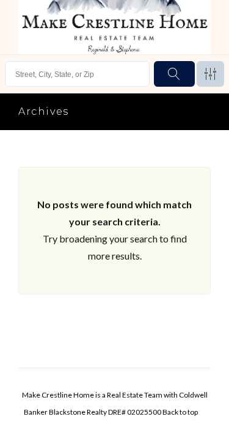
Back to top (180, 412)
